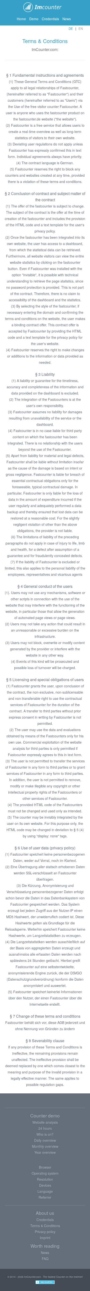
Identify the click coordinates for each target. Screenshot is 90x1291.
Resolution (45, 1179)
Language (45, 1191)
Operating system (45, 1173)
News (66, 18)
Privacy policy (45, 1231)
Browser (45, 1167)
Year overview (45, 1152)
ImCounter (45, 7)
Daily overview (45, 1140)
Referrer (45, 1197)
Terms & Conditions (45, 1225)
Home (21, 18)
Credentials (50, 18)
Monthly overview (45, 1146)
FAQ (45, 1258)
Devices (45, 1185)
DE (71, 28)
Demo (33, 18)
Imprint (45, 1237)
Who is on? (45, 1134)
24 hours (45, 1128)
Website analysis (45, 1122)
